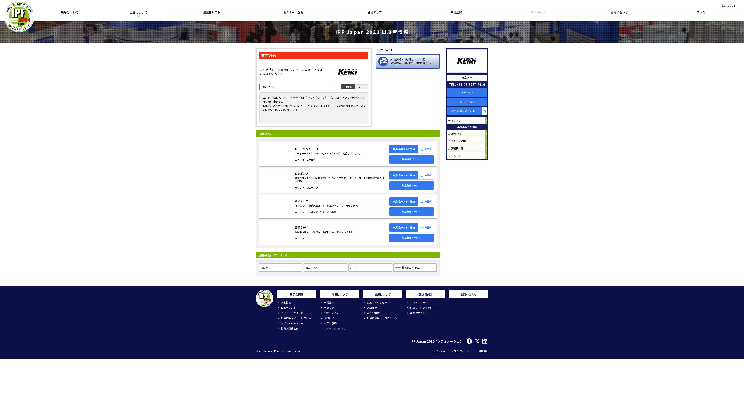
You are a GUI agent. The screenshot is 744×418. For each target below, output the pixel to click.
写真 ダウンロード (420, 313)
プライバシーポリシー (463, 351)
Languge (728, 5)
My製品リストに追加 (404, 149)
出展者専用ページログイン (382, 318)
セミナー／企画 (293, 12)
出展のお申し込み (377, 302)
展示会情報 (296, 294)
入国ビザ (329, 318)
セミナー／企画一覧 (292, 313)
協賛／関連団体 (290, 328)
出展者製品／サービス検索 (296, 318)
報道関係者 (425, 294)
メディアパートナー (292, 323)
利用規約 (483, 351)
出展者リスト (211, 12)
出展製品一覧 (455, 148)
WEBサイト (467, 92)
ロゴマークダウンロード (423, 307)
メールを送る (466, 102)
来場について (70, 12)
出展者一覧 (454, 133)
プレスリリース (418, 302)
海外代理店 (373, 313)
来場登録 (456, 12)
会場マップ (375, 12)
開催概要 (286, 302)
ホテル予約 (330, 323)
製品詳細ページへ (411, 159)
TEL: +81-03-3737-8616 (467, 84)
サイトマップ (440, 351)
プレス (701, 12)
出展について (138, 12)
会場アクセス (331, 313)
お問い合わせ (619, 12)
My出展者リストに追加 (464, 111)
